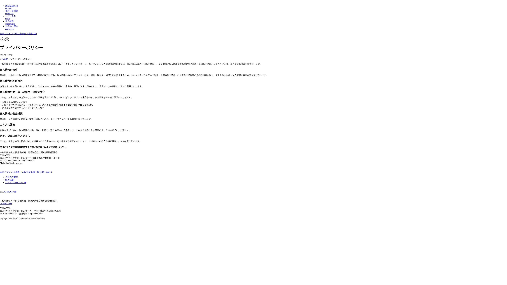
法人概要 (9, 180)
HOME (5, 59)
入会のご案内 (11, 177)
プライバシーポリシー (15, 182)
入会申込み (31, 33)
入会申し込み (19, 172)
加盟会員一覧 (32, 172)
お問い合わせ (19, 33)
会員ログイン (6, 33)
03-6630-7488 (10, 192)
